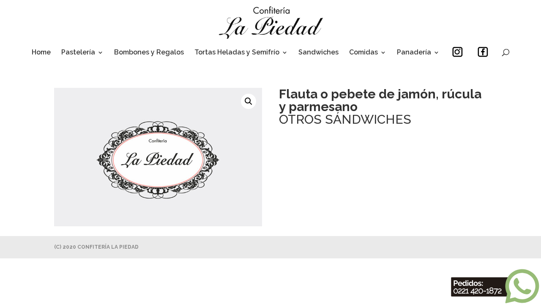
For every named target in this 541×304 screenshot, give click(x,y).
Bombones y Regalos (149, 52)
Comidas (363, 52)
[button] (248, 101)
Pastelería (78, 52)
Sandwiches (318, 52)
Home (41, 52)
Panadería (414, 52)
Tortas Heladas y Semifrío (236, 52)
